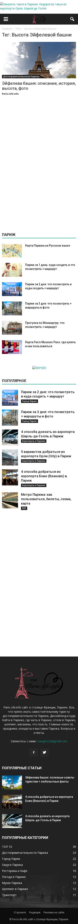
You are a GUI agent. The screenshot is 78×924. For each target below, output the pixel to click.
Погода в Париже (14, 877)
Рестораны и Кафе (14, 871)
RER (24, 508)
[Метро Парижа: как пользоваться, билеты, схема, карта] (10, 500)
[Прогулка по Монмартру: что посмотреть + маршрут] (12, 328)
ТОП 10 (7, 847)
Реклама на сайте (54, 912)
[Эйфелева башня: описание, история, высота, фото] (39, 60)
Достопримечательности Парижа (21, 76)
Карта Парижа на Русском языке (47, 245)
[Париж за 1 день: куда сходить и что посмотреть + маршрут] (12, 270)
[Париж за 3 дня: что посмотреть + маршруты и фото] (12, 308)
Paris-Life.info (10, 93)
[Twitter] (44, 752)
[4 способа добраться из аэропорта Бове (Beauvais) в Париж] (10, 477)
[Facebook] (34, 752)
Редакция (34, 912)
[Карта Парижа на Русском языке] (12, 250)
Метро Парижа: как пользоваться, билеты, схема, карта (46, 498)
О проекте (20, 912)
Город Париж (29, 401)
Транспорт (9, 895)
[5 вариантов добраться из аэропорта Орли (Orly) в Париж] (10, 457)
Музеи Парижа (12, 883)
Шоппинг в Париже (15, 889)
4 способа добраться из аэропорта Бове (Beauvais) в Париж (44, 476)
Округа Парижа (12, 865)
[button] (72, 19)
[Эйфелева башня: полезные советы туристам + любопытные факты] (12, 782)
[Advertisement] (39, 162)
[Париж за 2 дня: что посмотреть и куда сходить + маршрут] (12, 289)
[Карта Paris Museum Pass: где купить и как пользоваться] (12, 347)
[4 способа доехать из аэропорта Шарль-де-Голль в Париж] (10, 437)
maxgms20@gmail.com (52, 741)
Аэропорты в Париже (33, 441)
